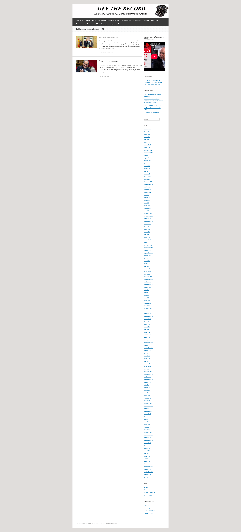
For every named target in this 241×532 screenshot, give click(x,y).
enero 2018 (147, 401)
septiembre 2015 (148, 472)
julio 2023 (146, 226)
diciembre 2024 (148, 182)
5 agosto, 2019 (102, 76)
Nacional (87, 20)
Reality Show (154, 20)
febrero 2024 (147, 208)
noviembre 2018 (148, 374)
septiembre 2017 (148, 411)
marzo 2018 (147, 395)
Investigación (112, 24)
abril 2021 (146, 298)
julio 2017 (146, 416)
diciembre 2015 (148, 464)
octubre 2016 (147, 437)
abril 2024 (146, 203)
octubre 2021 (147, 282)
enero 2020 (147, 337)
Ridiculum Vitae (80, 24)
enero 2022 (147, 274)
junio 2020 (147, 324)
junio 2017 (147, 419)
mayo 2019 (147, 358)
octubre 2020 (147, 313)
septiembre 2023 (148, 221)
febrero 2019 (147, 366)
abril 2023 (146, 234)
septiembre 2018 (148, 379)
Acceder (146, 487)
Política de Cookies (149, 511)
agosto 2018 (147, 382)
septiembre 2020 (148, 316)
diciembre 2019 (148, 340)
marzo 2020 (147, 332)
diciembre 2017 (148, 403)
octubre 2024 (147, 187)
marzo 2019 (147, 364)
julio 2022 (146, 258)
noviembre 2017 (148, 406)
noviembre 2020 (148, 311)
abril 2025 (146, 171)
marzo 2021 (147, 300)
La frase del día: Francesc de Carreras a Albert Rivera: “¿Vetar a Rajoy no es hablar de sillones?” (153, 82)
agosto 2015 (147, 474)
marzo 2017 (147, 424)
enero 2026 (147, 147)
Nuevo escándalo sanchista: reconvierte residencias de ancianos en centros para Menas (154, 100)
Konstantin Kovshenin (112, 523)
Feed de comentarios (150, 492)
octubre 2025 (147, 155)
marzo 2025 (147, 174)
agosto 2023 (147, 224)
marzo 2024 (147, 205)
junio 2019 (147, 356)
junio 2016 (147, 448)
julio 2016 (146, 445)
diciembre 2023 (148, 213)
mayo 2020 (147, 327)
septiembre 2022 (148, 253)
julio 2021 (146, 290)
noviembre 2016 (148, 435)
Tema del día (79, 20)
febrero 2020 (147, 335)
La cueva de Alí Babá (113, 20)
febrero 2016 (147, 459)
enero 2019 (147, 369)
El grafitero (146, 20)
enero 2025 (147, 179)
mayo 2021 (147, 295)
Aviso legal (147, 508)
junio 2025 (147, 166)
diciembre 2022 (148, 245)
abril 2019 (146, 361)
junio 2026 (147, 134)
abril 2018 (146, 393)
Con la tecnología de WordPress (85, 523)
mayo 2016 (147, 451)
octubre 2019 (147, 345)
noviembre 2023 (148, 216)
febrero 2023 (147, 240)
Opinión (120, 24)
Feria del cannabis (126, 20)
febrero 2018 (147, 398)
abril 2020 (146, 329)
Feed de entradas (149, 490)
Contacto (146, 505)
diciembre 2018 (148, 372)
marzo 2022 (147, 269)
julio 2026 (146, 131)
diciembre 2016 (148, 432)
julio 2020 (146, 321)
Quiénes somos (148, 513)
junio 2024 (147, 197)
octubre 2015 (147, 469)
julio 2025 (146, 163)
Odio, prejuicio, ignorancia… (110, 61)
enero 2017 (147, 430)
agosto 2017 (147, 414)
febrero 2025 (147, 176)
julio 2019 (146, 353)
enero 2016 (147, 461)
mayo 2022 (147, 263)
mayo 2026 (147, 137)
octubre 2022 (147, 250)
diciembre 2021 (148, 277)
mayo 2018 (147, 390)
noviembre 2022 (148, 248)
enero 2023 (147, 242)
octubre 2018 (147, 377)
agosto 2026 (147, 129)
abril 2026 (146, 139)
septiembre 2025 (148, 158)
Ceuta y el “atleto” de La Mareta (152, 105)
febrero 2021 (147, 303)
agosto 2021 (147, 287)
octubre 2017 (147, 408)
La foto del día (137, 20)
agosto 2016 (147, 443)
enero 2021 (147, 306)
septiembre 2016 (148, 440)
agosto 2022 (147, 255)
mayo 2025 (147, 168)
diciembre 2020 (148, 308)
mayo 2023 (147, 232)
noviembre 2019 (148, 342)
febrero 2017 (147, 427)
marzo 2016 (147, 456)
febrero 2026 (147, 145)
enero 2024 (147, 211)
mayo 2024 (147, 200)
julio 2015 (146, 477)
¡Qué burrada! (90, 24)
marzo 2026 (147, 142)
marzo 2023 (147, 237)
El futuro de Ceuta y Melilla (151, 112)
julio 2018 (146, 385)
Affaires (94, 20)
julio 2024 (146, 195)
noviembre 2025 (148, 153)
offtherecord (84, 10)
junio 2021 (147, 292)
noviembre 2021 (148, 279)
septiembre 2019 (148, 348)
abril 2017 (146, 422)
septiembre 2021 (148, 284)
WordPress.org (148, 495)
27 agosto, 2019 (103, 52)
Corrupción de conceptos (108, 37)
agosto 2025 (147, 160)
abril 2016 (146, 453)
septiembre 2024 (148, 189)
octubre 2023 (147, 219)
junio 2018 (147, 387)
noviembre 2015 (148, 466)
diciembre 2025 (148, 150)
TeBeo (98, 24)
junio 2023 (147, 229)
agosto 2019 (147, 350)
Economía (104, 24)
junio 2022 (147, 261)
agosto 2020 (147, 319)
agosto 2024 (147, 192)
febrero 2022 (147, 271)
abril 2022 (146, 266)
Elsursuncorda (102, 20)
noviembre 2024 (148, 184)
